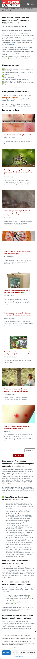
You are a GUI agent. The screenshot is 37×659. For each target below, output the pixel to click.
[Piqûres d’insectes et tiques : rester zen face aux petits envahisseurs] (18, 414)
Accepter (6, 652)
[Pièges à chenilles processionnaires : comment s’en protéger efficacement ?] (18, 377)
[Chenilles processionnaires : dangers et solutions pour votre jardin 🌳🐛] (18, 278)
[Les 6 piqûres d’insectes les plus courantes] (18, 123)
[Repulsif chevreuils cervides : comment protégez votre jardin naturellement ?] (18, 340)
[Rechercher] (24, 4)
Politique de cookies (18, 656)
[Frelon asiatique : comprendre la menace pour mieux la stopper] (18, 240)
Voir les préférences (28, 652)
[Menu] (33, 4)
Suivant (28, 450)
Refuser (15, 652)
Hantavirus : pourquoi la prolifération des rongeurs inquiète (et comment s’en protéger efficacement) (17, 213)
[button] (35, 632)
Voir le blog (18, 456)
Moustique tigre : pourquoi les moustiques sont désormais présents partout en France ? (18, 172)
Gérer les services (18, 647)
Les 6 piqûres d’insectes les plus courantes (18, 135)
